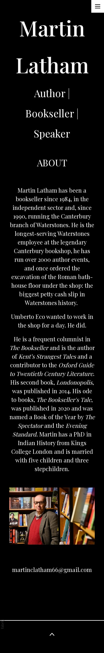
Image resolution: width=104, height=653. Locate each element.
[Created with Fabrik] (2, 624)
